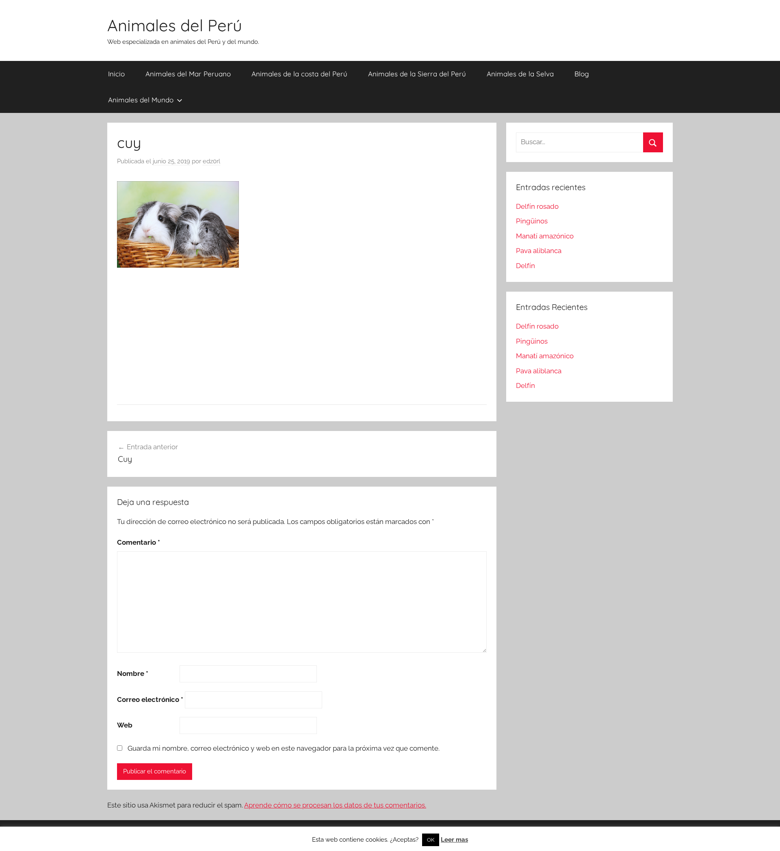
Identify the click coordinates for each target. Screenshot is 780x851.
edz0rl (211, 161)
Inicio (116, 73)
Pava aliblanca (538, 251)
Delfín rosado (537, 206)
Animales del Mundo (140, 99)
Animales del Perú (174, 25)
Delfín (525, 266)
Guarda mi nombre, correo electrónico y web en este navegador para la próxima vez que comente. (284, 748)
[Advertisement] (302, 337)
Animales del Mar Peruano (188, 73)
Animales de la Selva (520, 73)
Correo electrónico (150, 699)
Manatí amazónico (545, 236)
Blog (581, 73)
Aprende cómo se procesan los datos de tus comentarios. (335, 805)
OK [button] (430, 840)
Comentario (138, 542)
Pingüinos (532, 221)
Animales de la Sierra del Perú (417, 73)
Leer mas (454, 839)
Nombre (132, 673)
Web (124, 725)
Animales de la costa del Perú (299, 73)
